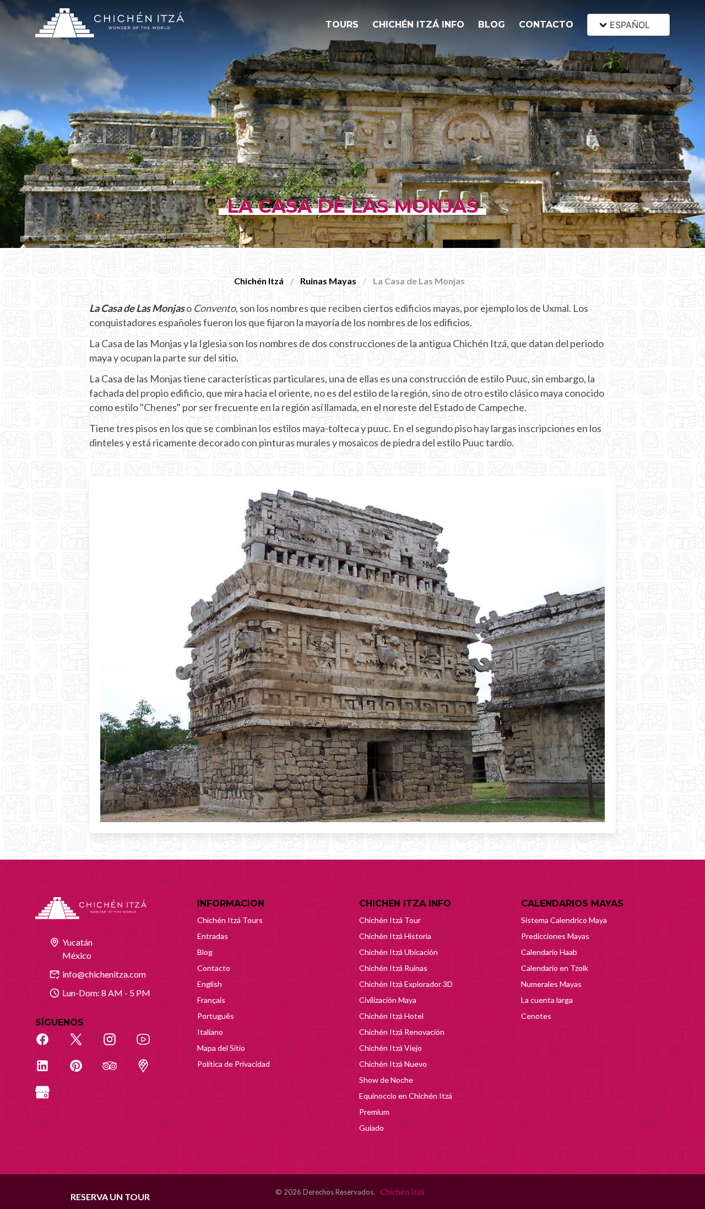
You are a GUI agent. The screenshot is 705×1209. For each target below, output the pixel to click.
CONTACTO (546, 24)
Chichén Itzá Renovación (401, 1032)
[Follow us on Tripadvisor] (115, 1072)
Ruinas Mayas (328, 281)
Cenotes (536, 1016)
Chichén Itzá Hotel (391, 1016)
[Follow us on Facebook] (48, 1045)
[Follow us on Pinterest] (82, 1072)
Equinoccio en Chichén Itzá (405, 1095)
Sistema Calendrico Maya (564, 920)
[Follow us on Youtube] (149, 1045)
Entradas (212, 936)
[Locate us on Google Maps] (149, 1072)
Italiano (210, 1032)
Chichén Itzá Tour (390, 920)
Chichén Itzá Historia (395, 936)
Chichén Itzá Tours (230, 920)
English (209, 984)
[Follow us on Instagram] (115, 1045)
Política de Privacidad (233, 1063)
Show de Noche (386, 1079)
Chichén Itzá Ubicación (398, 952)
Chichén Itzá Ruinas (393, 968)
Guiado (371, 1127)
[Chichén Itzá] (109, 22)
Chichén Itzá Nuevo (393, 1063)
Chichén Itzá (259, 281)
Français (211, 1000)
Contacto (213, 968)
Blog (205, 952)
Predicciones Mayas (555, 936)
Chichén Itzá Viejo (390, 1048)
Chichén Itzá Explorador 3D (406, 984)
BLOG (491, 24)
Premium (374, 1111)
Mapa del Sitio (221, 1048)
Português (215, 1016)
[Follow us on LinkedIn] (48, 1072)
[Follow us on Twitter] (82, 1045)
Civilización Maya (387, 1000)
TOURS (342, 24)
